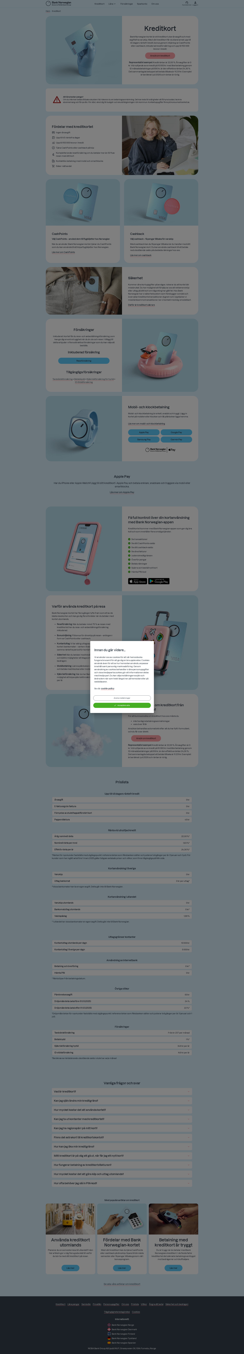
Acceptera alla (123, 705)
